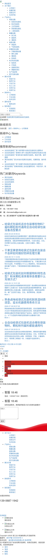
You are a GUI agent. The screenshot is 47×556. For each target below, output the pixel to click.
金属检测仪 (15, 67)
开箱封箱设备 (16, 51)
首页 (10, 128)
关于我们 (8, 6)
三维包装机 (15, 31)
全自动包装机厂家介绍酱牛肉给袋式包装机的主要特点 (24, 164)
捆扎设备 (14, 53)
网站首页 (8, 3)
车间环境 (12, 15)
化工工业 (12, 85)
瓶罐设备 (12, 33)
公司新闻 (12, 95)
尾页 (6, 351)
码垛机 (13, 58)
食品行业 (12, 79)
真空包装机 (16, 117)
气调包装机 (15, 47)
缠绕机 (13, 56)
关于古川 (8, 433)
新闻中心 (8, 92)
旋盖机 (13, 37)
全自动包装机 (9, 182)
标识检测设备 (14, 60)
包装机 (9, 117)
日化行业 (12, 83)
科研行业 (12, 90)
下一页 (2, 351)
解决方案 (8, 76)
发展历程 (12, 10)
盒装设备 (12, 42)
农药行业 (12, 88)
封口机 (13, 35)
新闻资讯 (8, 478)
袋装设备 (12, 19)
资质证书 (12, 12)
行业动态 (12, 97)
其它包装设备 (14, 74)
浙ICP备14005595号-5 (14, 538)
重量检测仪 (15, 69)
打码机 (13, 65)
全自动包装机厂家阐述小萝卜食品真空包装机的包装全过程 (25, 152)
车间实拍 (12, 442)
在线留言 (12, 108)
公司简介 (12, 8)
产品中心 (8, 17)
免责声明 (28, 540)
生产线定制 (13, 72)
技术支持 (12, 99)
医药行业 (12, 81)
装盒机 (13, 44)
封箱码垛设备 (14, 49)
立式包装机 (15, 26)
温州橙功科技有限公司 (16, 540)
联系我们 (8, 106)
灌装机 (13, 40)
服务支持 (8, 101)
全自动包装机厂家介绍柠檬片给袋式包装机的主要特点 (24, 150)
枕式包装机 (15, 24)
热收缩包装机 (16, 28)
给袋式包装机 (16, 22)
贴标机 (13, 63)
